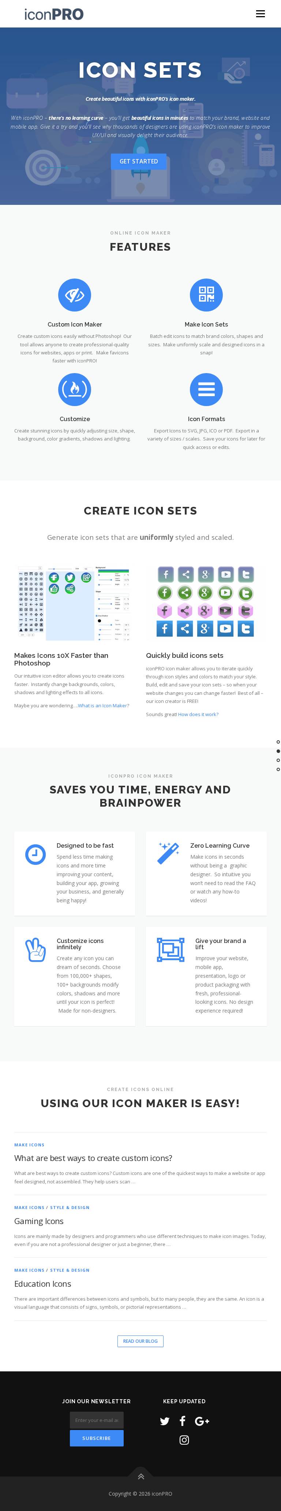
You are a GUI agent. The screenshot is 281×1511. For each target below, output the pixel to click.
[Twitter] (165, 1421)
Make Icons (29, 1144)
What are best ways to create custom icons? (93, 1157)
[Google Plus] (202, 1421)
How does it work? (198, 714)
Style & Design (70, 1207)
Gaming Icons (39, 1220)
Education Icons (42, 1283)
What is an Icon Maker (102, 705)
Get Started (139, 161)
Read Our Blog (140, 1341)
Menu (260, 13)
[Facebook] (182, 1421)
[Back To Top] (141, 1477)
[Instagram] (184, 1439)
